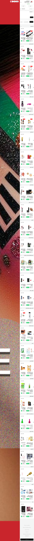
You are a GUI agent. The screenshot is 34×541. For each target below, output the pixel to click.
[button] (27, 2)
